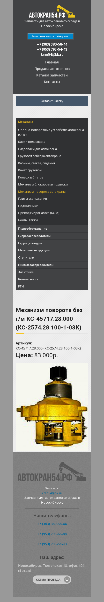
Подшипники (28, 206)
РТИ (21, 286)
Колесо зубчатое (30, 177)
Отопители (26, 257)
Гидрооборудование (32, 228)
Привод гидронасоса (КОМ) (38, 213)
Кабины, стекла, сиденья (36, 163)
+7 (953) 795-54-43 (52, 49)
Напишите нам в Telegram (49, 36)
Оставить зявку (52, 101)
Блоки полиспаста (31, 141)
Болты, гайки (28, 220)
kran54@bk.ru (52, 54)
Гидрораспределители (34, 236)
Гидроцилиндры (30, 243)
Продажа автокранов (52, 68)
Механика (25, 122)
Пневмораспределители (35, 265)
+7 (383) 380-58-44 (52, 44)
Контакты (52, 81)
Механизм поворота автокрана (42, 191)
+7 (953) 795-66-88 (52, 534)
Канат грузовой (30, 170)
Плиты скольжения (32, 198)
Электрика (26, 272)
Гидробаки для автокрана (37, 149)
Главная (52, 62)
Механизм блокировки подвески (43, 184)
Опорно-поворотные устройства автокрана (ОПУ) (51, 132)
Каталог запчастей (52, 75)
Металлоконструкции (34, 250)
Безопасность (28, 279)
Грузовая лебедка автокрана (39, 156)
